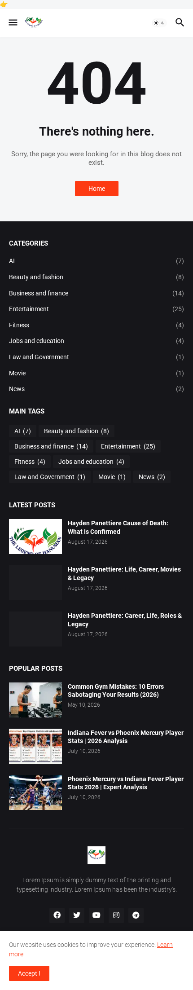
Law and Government (96, 357)
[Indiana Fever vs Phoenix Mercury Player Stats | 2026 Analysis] (35, 746)
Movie (96, 373)
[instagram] (116, 915)
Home (96, 188)
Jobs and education (96, 340)
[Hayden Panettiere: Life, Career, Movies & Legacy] (35, 582)
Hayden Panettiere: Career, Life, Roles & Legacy (125, 620)
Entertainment (96, 308)
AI (96, 260)
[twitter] (76, 915)
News (96, 388)
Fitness (96, 325)
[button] (12, 23)
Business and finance (96, 293)
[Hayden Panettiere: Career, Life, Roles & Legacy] (35, 629)
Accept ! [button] (29, 973)
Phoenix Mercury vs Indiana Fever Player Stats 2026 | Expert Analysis (126, 783)
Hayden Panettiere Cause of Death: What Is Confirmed (118, 527)
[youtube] (96, 915)
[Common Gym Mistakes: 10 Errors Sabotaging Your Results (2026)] (35, 699)
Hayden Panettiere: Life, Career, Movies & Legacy (124, 573)
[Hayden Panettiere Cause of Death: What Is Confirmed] (35, 536)
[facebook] (57, 915)
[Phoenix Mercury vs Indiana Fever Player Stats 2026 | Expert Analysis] (35, 792)
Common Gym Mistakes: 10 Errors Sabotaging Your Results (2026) (116, 691)
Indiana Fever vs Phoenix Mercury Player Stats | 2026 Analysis (126, 737)
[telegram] (136, 915)
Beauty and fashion (96, 277)
